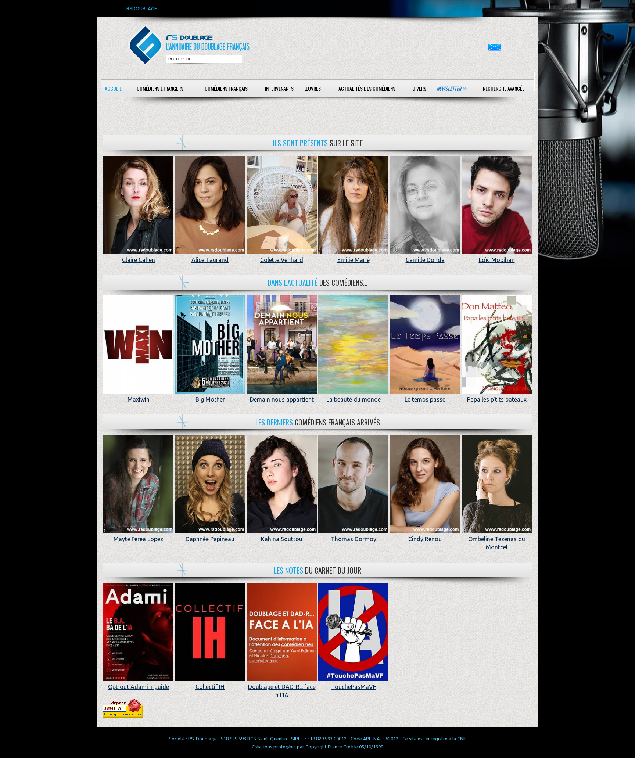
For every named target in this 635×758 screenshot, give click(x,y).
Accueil (113, 88)
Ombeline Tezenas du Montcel (496, 543)
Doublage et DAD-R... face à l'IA (282, 690)
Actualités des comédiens (366, 88)
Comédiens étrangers (160, 88)
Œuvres (312, 88)
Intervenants (279, 88)
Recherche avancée (503, 88)
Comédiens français (226, 88)
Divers (419, 88)
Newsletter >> (451, 88)
